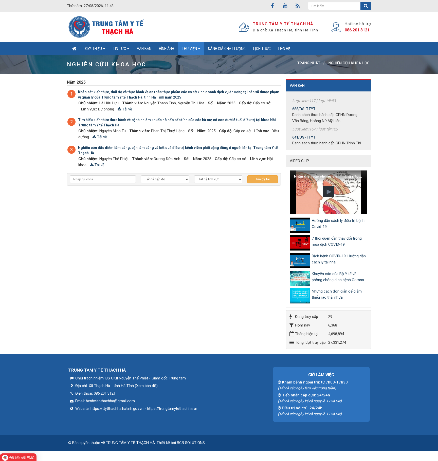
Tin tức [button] (120, 49)
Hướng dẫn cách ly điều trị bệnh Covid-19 (338, 223)
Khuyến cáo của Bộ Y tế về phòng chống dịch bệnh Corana (338, 277)
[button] (328, 191)
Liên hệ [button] (284, 49)
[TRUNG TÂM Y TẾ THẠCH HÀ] (107, 27)
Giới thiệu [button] (94, 49)
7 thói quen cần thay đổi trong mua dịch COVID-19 (337, 241)
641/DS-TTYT (304, 131)
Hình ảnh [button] (166, 49)
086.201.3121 (357, 30)
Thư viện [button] (190, 49)
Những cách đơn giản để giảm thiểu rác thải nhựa (337, 294)
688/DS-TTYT (304, 103)
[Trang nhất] (74, 48)
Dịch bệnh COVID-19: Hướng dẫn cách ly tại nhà (339, 259)
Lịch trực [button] (262, 49)
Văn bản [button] (144, 49)
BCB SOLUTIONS (191, 442)
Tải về (126, 109)
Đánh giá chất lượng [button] (227, 49)
